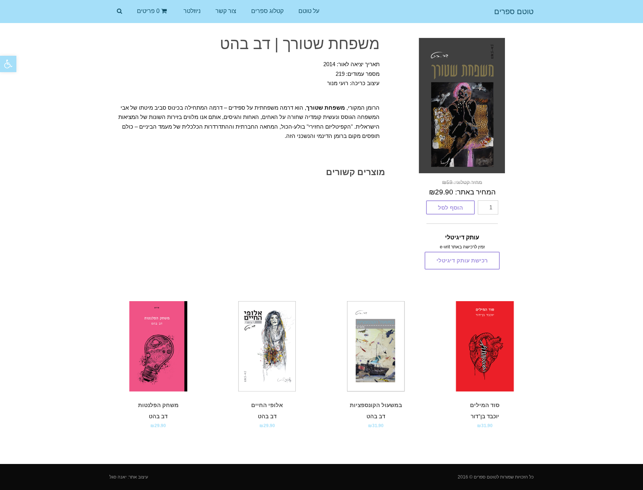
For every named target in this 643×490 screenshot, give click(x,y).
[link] (8, 64)
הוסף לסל (450, 207)
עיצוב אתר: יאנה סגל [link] (128, 477)
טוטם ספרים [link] (514, 11)
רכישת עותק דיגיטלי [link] (462, 260)
